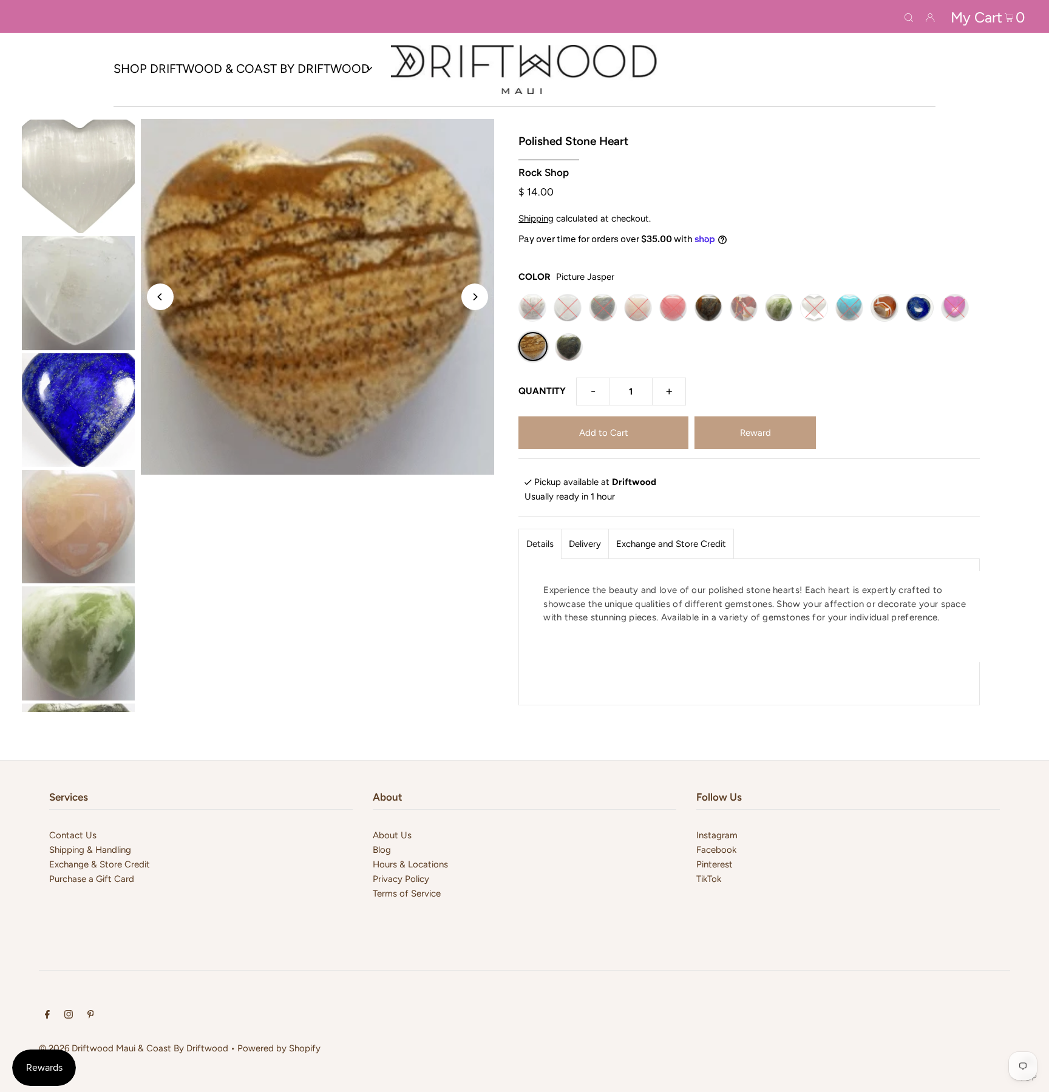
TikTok (708, 878)
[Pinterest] (90, 1015)
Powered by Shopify (279, 1048)
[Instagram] (68, 1015)
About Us (392, 835)
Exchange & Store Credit (99, 864)
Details (540, 543)
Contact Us (73, 835)
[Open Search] (909, 16)
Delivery (585, 543)
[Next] (474, 296)
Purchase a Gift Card (91, 878)
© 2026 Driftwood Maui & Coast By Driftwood (133, 1048)
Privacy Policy (401, 878)
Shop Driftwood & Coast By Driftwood (242, 68)
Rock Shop (543, 172)
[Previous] (160, 296)
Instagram (717, 835)
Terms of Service (407, 893)
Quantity (542, 390)
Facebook (716, 849)
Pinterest (714, 864)
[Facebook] (47, 1015)
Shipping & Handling (90, 849)
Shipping (536, 218)
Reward (755, 432)
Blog (382, 849)
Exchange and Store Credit (671, 543)
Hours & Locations (410, 864)
